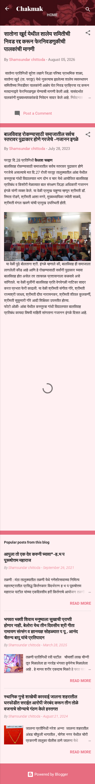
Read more (80, 603)
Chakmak (29, 8)
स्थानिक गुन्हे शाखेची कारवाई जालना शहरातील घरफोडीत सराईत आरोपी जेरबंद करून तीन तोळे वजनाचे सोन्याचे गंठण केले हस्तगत (41, 702)
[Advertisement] (47, 486)
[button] (88, 34)
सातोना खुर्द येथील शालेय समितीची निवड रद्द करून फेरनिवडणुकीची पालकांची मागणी (37, 41)
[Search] (88, 10)
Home (52, 15)
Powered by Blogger (50, 774)
